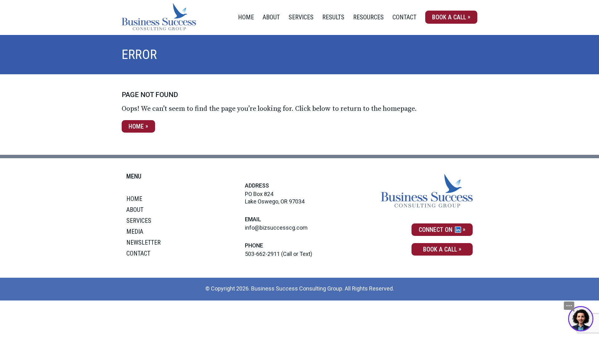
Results (333, 17)
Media (134, 231)
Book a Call (449, 17)
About (271, 17)
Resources (368, 17)
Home (246, 17)
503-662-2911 (262, 254)
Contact (404, 17)
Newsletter (143, 242)
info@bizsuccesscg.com (276, 227)
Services (301, 17)
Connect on (436, 229)
